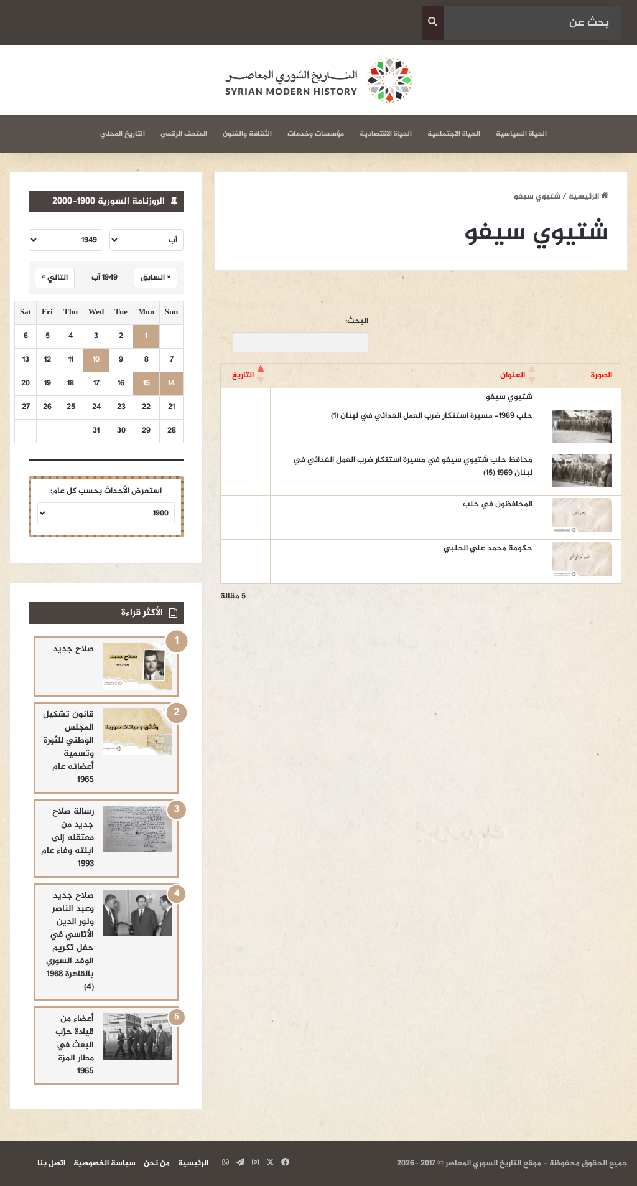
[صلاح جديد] (137, 666)
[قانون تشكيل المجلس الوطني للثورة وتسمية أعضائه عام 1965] (137, 731)
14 (171, 383)
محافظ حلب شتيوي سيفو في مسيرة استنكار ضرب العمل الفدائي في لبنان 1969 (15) (412, 466)
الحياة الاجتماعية (453, 134)
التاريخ (243, 375)
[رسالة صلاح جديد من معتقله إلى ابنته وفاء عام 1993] (137, 829)
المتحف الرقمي (183, 134)
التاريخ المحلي (122, 134)
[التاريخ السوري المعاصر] (318, 80)
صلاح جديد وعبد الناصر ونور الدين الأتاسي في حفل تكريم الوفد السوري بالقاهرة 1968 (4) (70, 941)
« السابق (155, 278)
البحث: (356, 321)
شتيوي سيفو (509, 397)
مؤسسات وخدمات (315, 134)
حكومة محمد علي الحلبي (488, 548)
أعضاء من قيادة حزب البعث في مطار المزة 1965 (74, 1045)
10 (96, 360)
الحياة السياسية (521, 134)
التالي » (55, 278)
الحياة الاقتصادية (386, 134)
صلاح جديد (73, 649)
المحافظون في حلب (497, 504)
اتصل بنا (51, 1163)
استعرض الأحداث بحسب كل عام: (106, 491)
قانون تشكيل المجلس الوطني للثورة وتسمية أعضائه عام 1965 (68, 747)
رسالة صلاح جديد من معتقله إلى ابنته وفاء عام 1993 (67, 837)
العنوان (512, 375)
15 (146, 383)
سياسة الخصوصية (104, 1163)
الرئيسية (585, 197)
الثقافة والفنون (247, 134)
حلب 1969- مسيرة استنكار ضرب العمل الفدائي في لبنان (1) (431, 416)
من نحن (157, 1163)
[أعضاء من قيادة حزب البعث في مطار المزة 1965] (137, 1036)
